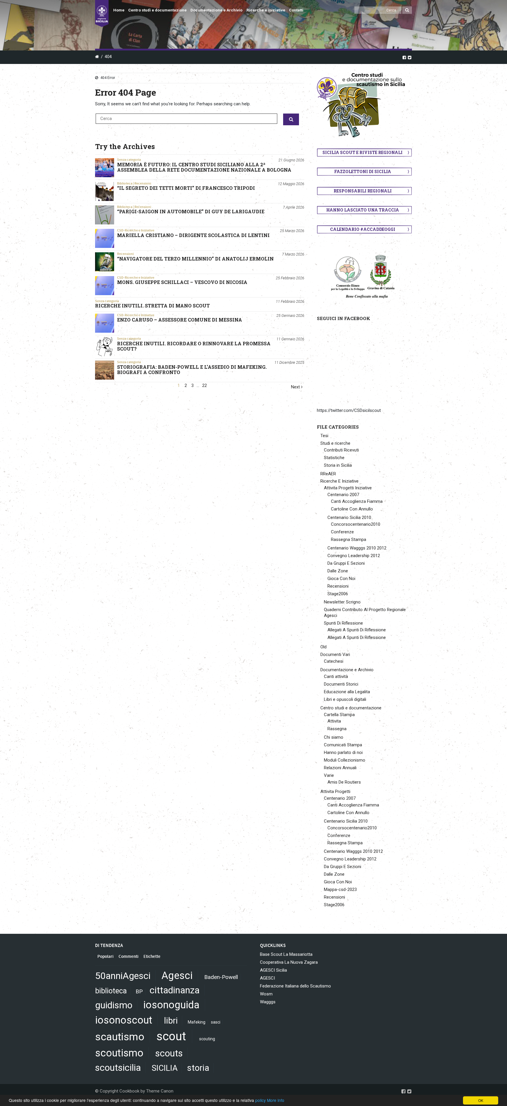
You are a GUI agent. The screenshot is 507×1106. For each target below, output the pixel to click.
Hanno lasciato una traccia (362, 210)
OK (480, 1100)
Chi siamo (333, 737)
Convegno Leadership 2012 (353, 555)
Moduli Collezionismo (344, 760)
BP (139, 991)
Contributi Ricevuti (341, 450)
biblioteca (111, 991)
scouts (169, 1053)
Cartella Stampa (339, 714)
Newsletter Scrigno (342, 602)
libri (171, 1021)
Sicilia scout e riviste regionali (362, 152)
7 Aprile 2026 (293, 207)
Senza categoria (129, 159)
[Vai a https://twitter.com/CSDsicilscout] (409, 57)
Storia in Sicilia (338, 465)
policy (260, 1100)
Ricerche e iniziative (265, 10)
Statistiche (334, 457)
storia (198, 1068)
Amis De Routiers (344, 782)
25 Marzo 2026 (292, 231)
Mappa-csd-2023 (340, 889)
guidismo (113, 1005)
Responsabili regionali (363, 191)
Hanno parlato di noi (343, 752)
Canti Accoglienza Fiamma (357, 501)
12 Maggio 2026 (291, 184)
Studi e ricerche (335, 443)
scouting (207, 1038)
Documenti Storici (341, 684)
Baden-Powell (221, 977)
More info (275, 1100)
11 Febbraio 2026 (290, 301)
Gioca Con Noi (341, 578)
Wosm (266, 994)
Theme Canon (159, 1091)
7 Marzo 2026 (293, 254)
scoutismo (119, 1053)
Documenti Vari (335, 654)
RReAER (328, 473)
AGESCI (267, 978)
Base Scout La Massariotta (286, 954)
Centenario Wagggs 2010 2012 (356, 548)
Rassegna (337, 728)
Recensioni (142, 183)
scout (171, 1036)
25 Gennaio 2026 (290, 315)
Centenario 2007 (343, 494)
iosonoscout (123, 1020)
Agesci (176, 975)
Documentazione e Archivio (216, 10)
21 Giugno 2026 (291, 160)
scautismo (119, 1037)
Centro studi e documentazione (157, 10)
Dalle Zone (337, 571)
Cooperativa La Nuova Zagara (289, 962)
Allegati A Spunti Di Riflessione (356, 630)
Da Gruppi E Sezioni (346, 563)
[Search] (407, 10)
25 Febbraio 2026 (290, 278)
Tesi (324, 435)
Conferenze (342, 532)
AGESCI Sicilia (273, 970)
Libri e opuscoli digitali (345, 699)
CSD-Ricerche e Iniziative (135, 230)
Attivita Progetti (335, 791)
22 (204, 385)
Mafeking (196, 1022)
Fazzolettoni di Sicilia (362, 171)
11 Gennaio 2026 (290, 339)
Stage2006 (337, 593)
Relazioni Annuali (340, 767)
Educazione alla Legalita (347, 691)
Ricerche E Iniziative (339, 481)
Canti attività (336, 676)
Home (118, 10)
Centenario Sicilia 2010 (349, 517)
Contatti (296, 10)
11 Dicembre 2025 (289, 362)
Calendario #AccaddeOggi (362, 229)
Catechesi (333, 661)
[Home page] (102, 13)
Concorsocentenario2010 (355, 524)
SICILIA (165, 1068)
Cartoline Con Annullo (352, 509)
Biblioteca (124, 183)
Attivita (334, 721)
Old (323, 647)
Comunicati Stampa (343, 745)
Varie (329, 775)
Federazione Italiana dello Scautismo (295, 986)
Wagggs (268, 1001)
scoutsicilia (118, 1067)
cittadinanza (175, 990)
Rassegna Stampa (348, 539)
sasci (215, 1022)
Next (296, 387)
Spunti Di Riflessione (343, 623)
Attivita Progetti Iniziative (348, 488)
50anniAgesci (123, 975)
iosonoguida (171, 1005)
